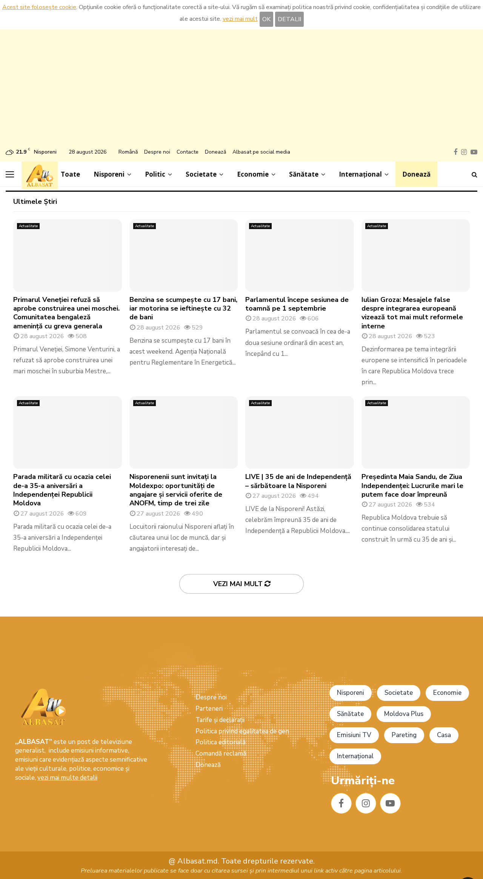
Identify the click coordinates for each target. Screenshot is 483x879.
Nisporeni (109, 174)
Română (128, 151)
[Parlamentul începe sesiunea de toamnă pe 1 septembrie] (299, 255)
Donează (215, 151)
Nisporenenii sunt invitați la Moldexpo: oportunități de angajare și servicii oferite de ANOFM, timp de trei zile (175, 490)
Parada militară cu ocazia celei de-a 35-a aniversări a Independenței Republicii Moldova (62, 490)
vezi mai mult (240, 19)
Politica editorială (220, 742)
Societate (201, 174)
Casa (444, 735)
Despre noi (157, 151)
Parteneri (209, 708)
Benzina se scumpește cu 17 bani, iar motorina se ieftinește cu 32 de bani (183, 308)
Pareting (404, 735)
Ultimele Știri (35, 201)
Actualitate (28, 226)
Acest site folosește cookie (39, 7)
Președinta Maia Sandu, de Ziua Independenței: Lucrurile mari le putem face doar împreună (412, 485)
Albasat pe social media (261, 151)
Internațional (360, 174)
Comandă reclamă (220, 753)
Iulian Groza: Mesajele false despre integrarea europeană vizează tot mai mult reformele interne (412, 313)
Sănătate (303, 174)
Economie (253, 174)
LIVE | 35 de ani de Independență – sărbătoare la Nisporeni (298, 481)
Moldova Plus (403, 714)
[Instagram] (365, 803)
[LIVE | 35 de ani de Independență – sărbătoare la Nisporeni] (299, 432)
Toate (70, 174)
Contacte (187, 151)
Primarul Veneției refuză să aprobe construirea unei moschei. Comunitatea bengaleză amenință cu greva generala (66, 313)
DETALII (289, 19)
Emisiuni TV (354, 735)
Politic (155, 174)
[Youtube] (390, 803)
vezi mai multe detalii (67, 777)
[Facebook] (341, 803)
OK (266, 19)
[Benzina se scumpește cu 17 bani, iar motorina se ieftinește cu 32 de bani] (183, 255)
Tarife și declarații (220, 720)
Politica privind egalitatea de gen (242, 731)
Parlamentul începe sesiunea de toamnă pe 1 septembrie (297, 304)
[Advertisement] (241, 90)
